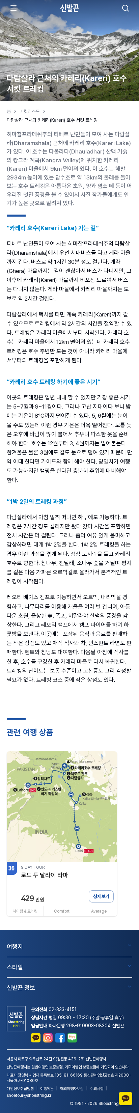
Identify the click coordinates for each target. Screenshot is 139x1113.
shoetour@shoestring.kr (29, 1095)
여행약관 (47, 1088)
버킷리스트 (30, 111)
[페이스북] (60, 1037)
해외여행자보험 (72, 1088)
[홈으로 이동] (69, 8)
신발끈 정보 (21, 987)
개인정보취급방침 (20, 1088)
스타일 (15, 967)
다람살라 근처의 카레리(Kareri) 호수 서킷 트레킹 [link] (52, 120)
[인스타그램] (48, 1037)
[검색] (125, 8)
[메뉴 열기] (13, 8)
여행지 (15, 946)
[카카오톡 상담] (35, 1037)
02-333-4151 (63, 1009)
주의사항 (97, 1088)
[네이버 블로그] (72, 1037)
